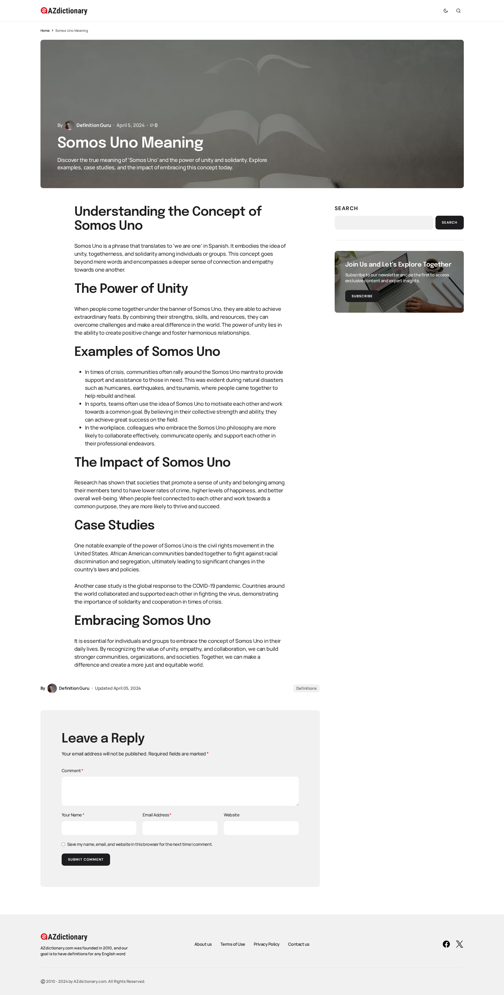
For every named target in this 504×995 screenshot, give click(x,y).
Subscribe (362, 296)
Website (231, 815)
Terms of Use (232, 944)
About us (203, 944)
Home (45, 30)
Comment (72, 770)
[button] (446, 10)
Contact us (299, 944)
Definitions (306, 688)
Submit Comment (86, 859)
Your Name (73, 815)
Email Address (157, 815)
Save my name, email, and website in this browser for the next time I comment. (140, 844)
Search (346, 208)
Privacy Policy (267, 944)
